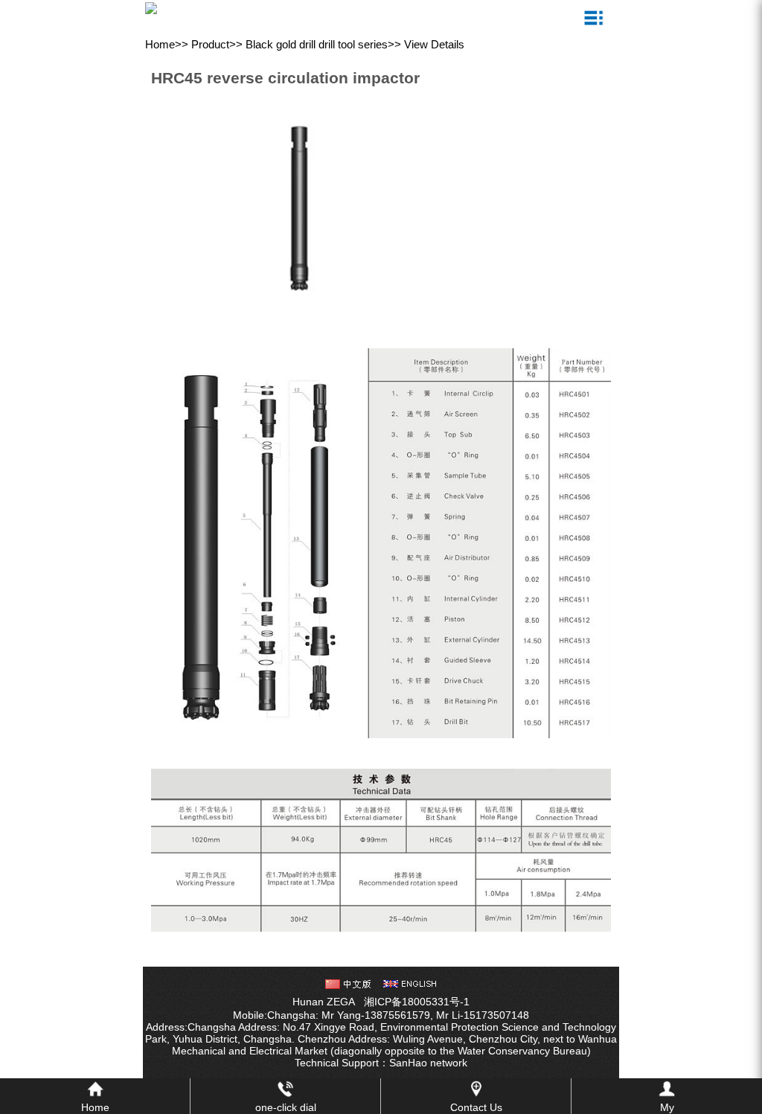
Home (160, 44)
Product (210, 44)
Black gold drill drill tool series (317, 44)
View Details (434, 44)
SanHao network (428, 1063)
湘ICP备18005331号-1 (417, 1002)
